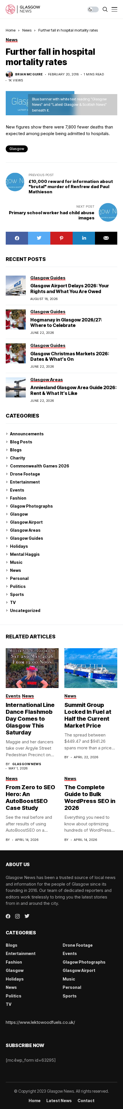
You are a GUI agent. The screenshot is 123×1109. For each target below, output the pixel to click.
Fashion (18, 498)
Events (17, 490)
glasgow (16, 149)
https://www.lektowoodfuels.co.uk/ (40, 1022)
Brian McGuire (29, 74)
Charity (17, 457)
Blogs (16, 449)
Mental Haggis (25, 554)
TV (13, 602)
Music (16, 562)
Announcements (27, 433)
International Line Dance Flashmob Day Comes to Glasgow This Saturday (30, 718)
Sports (17, 594)
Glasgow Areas (25, 530)
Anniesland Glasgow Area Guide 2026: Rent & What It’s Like (73, 390)
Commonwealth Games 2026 (39, 465)
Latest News (59, 1100)
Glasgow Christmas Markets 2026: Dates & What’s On (69, 356)
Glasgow (19, 514)
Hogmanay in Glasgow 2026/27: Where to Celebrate (66, 322)
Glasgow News (26, 764)
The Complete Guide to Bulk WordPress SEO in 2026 (89, 797)
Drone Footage (25, 473)
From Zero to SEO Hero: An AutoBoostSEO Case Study (30, 797)
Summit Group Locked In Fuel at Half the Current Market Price (87, 715)
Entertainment (25, 482)
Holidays (19, 546)
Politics (18, 586)
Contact (86, 1100)
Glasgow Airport (26, 522)
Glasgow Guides (26, 538)
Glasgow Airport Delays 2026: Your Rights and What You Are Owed (69, 288)
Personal (19, 578)
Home (10, 30)
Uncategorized (25, 610)
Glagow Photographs (31, 506)
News (26, 30)
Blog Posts (21, 441)
